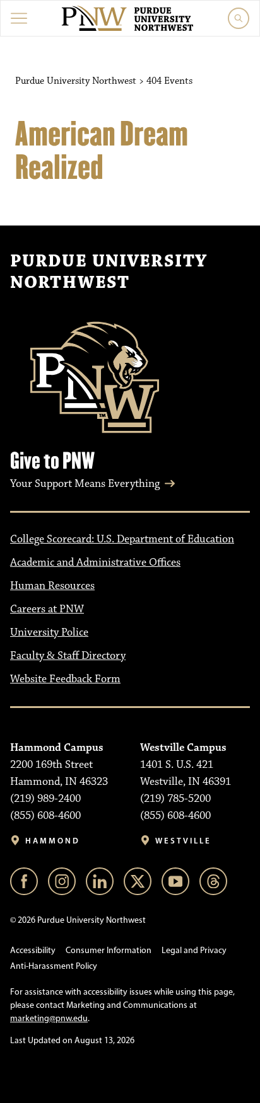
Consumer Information (108, 950)
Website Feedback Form (65, 679)
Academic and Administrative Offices (95, 562)
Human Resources (52, 586)
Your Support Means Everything (85, 484)
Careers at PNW (47, 609)
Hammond (52, 840)
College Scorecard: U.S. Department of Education (122, 539)
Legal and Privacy (194, 950)
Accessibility (33, 950)
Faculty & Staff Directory (68, 656)
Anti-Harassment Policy (53, 966)
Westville (183, 840)
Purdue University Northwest (108, 272)
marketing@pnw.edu (49, 1018)
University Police (49, 632)
